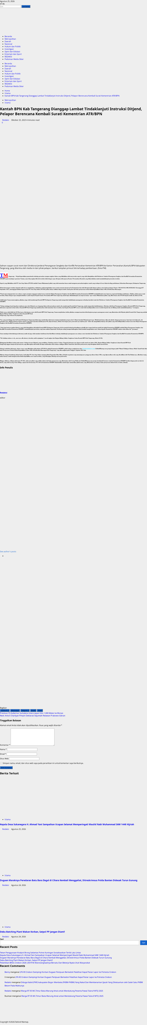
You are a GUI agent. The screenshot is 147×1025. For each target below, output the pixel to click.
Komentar (5, 745)
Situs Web (4, 758)
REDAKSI (8, 56)
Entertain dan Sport (13, 54)
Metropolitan (10, 39)
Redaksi (5, 120)
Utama (7, 102)
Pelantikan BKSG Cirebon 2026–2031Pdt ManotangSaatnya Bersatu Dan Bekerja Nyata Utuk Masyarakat (45, 962)
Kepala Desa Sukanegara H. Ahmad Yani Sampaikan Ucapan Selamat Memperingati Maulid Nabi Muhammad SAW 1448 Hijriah (67, 824)
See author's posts (8, 551)
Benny (7, 972)
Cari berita (26, 6)
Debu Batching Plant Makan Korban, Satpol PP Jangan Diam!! (32, 931)
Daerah (8, 41)
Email (3, 754)
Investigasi (9, 49)
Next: (32, 715)
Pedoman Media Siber (14, 59)
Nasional (8, 44)
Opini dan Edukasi (12, 51)
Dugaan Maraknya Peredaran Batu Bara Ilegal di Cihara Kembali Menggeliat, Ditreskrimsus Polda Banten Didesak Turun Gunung (68, 880)
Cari (2, 939)
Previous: (31, 713)
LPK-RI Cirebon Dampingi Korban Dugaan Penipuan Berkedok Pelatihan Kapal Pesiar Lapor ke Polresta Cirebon (68, 972)
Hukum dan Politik (12, 46)
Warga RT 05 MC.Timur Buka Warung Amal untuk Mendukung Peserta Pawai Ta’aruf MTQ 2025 (62, 991)
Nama (3, 749)
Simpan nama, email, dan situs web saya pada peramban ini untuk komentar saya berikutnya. (43, 763)
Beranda (8, 36)
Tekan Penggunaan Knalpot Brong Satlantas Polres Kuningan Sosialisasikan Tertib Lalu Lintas (40, 952)
